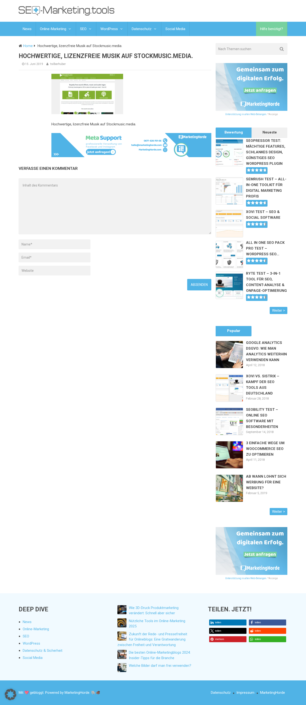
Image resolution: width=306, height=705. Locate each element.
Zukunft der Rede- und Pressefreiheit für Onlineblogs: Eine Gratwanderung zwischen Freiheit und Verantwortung (152, 639)
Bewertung (233, 132)
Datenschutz (142, 29)
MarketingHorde (272, 692)
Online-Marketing (53, 29)
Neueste (269, 132)
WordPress (109, 29)
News (27, 29)
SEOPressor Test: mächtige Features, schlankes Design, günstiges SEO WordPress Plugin (265, 152)
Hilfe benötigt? (271, 29)
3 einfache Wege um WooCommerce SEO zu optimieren (265, 449)
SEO (83, 29)
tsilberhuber (58, 64)
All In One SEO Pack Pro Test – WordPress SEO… (265, 248)
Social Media (175, 29)
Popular (233, 331)
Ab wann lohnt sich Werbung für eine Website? (266, 482)
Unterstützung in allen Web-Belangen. (246, 114)
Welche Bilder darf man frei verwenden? (160, 665)
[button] (227, 622)
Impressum (245, 692)
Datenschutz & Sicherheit (42, 650)
